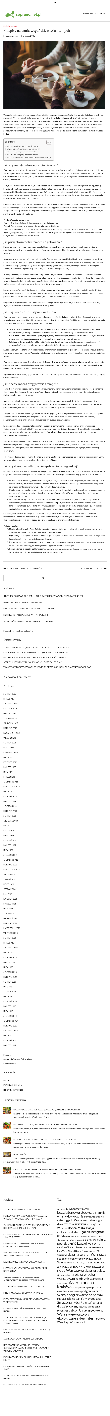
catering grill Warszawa (72, 1220)
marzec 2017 (9, 1045)
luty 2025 (8, 772)
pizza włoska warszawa (76, 1276)
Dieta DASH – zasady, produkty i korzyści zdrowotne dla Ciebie (45, 1124)
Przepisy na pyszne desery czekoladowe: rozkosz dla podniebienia (23, 1245)
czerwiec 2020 (10, 948)
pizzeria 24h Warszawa (88, 1278)
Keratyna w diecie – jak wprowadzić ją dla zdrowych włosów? (35, 652)
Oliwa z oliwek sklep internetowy (84, 1247)
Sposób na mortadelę (91, 568)
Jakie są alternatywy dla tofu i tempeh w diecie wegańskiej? (29, 157)
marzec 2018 (9, 1006)
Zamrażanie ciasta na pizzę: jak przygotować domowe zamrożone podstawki (26, 1226)
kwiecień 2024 (10, 796)
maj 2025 (7, 757)
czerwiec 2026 (10, 704)
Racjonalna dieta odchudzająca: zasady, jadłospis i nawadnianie (46, 1110)
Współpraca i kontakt (95, 13)
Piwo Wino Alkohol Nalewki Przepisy (74, 1251)
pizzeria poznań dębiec (81, 1287)
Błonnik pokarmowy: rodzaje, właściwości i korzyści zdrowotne (47, 1139)
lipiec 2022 (8, 835)
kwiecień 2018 (10, 1001)
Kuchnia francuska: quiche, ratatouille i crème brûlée (27, 1358)
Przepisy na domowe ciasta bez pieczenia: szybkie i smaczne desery (28, 1235)
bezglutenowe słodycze (75, 1212)
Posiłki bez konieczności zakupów (24, 568)
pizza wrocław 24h (65, 1275)
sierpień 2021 (9, 879)
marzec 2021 (9, 904)
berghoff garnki (80, 1208)
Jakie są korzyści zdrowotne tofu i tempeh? (22, 146)
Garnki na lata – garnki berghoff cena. (23, 602)
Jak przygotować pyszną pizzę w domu (23, 1339)
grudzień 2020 (10, 918)
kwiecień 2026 (10, 708)
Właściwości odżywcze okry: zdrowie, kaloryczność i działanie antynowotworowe (47, 667)
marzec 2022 (9, 845)
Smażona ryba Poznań (74, 1302)
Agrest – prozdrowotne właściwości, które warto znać (32, 662)
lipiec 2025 (8, 747)
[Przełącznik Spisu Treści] (47, 142)
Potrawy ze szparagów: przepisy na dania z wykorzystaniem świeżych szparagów (25, 1217)
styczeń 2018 (10, 1016)
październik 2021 (11, 869)
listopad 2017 (10, 1026)
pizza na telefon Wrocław (71, 1258)
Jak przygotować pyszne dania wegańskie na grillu (26, 1377)
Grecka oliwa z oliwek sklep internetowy (78, 1236)
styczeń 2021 (10, 913)
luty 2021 (8, 908)
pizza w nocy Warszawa (81, 1268)
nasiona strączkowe (76, 1240)
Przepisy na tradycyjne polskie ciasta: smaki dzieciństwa (25, 1269)
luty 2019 (8, 987)
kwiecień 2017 (10, 1040)
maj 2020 (7, 952)
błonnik (40, 493)
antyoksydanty (64, 1209)
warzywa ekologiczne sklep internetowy (81, 1316)
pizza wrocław (95, 1270)
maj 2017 (7, 1035)
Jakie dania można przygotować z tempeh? (22, 155)
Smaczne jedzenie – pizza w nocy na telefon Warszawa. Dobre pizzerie (25, 1254)
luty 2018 (8, 1011)
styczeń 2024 (10, 806)
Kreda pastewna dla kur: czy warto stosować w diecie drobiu (27, 1300)
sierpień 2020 (9, 938)
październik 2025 (11, 733)
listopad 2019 (10, 977)
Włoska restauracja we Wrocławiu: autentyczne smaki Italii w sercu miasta (23, 1278)
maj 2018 (7, 996)
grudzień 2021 (10, 860)
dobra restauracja (81, 1228)
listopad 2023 (10, 811)
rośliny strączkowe (22, 506)
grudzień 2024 (10, 782)
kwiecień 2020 (10, 957)
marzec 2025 (9, 767)
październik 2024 (11, 787)
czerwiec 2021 (10, 889)
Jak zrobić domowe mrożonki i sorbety (23, 1286)
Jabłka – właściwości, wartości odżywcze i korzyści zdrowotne (36, 647)
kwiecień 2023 (10, 830)
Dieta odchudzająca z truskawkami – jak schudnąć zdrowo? (34, 657)
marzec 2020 (9, 962)
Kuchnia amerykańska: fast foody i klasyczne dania (31, 542)
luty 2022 (8, 850)
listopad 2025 (10, 728)
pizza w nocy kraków (77, 1266)
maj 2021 (7, 894)
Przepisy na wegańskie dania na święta (23, 1293)
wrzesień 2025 (10, 738)
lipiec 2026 (8, 699)
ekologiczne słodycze (69, 1232)
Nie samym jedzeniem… (14, 1090)
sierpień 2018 (9, 991)
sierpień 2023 (9, 816)
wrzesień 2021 (10, 874)
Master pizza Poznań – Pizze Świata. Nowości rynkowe (33, 529)
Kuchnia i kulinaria (10, 26)
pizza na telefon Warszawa (86, 1254)
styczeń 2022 (10, 855)
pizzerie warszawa (74, 1291)
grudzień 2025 (10, 723)
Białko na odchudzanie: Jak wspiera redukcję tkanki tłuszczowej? (47, 1169)
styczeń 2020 (10, 972)
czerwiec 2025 (10, 752)
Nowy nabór (19, 1154)
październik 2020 (11, 928)
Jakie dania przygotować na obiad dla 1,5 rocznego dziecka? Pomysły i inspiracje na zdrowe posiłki (25, 1320)
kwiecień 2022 (10, 840)
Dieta (6, 1080)
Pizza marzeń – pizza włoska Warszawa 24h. (25, 1385)
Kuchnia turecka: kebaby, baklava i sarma (27, 549)
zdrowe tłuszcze (69, 189)
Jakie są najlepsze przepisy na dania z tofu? (22, 152)
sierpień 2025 (9, 743)
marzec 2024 (9, 801)
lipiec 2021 (8, 884)
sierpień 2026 (9, 694)
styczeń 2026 (10, 718)
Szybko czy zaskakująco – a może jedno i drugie (30, 535)
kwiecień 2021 (10, 899)
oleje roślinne (90, 1239)
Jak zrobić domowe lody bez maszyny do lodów (28, 621)
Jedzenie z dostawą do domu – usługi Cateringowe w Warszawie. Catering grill (44, 596)
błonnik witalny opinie (94, 1216)
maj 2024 (7, 791)
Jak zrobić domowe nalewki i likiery (21, 1209)
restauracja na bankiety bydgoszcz (79, 1298)
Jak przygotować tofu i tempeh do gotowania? (23, 149)
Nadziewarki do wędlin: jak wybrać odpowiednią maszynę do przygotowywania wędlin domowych (26, 1348)
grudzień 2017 (10, 1021)
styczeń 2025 (10, 777)
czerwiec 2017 (10, 1030)
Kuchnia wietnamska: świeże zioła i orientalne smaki (27, 1367)
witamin (45, 204)
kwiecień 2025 (10, 762)
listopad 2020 (10, 923)
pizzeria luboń (62, 1283)
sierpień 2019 (9, 982)
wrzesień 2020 (10, 933)
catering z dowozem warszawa (79, 1222)
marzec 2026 (9, 713)
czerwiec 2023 (10, 821)
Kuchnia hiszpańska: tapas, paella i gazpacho (26, 615)
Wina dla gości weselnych (71, 1322)
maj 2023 (7, 826)
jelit (42, 226)
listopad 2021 (10, 865)
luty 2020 (8, 967)
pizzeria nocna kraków (75, 1284)
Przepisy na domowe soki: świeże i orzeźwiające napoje (27, 1331)
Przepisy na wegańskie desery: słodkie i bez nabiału (29, 609)
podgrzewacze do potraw (85, 1295)
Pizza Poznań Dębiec (80, 1263)
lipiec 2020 (8, 943)
